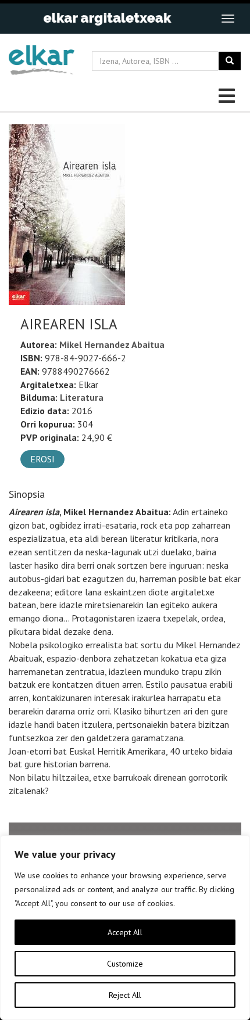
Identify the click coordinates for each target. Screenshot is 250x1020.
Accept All (125, 932)
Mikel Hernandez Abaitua (112, 344)
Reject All (125, 995)
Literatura (81, 397)
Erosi (42, 459)
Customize (125, 963)
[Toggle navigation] (228, 18)
